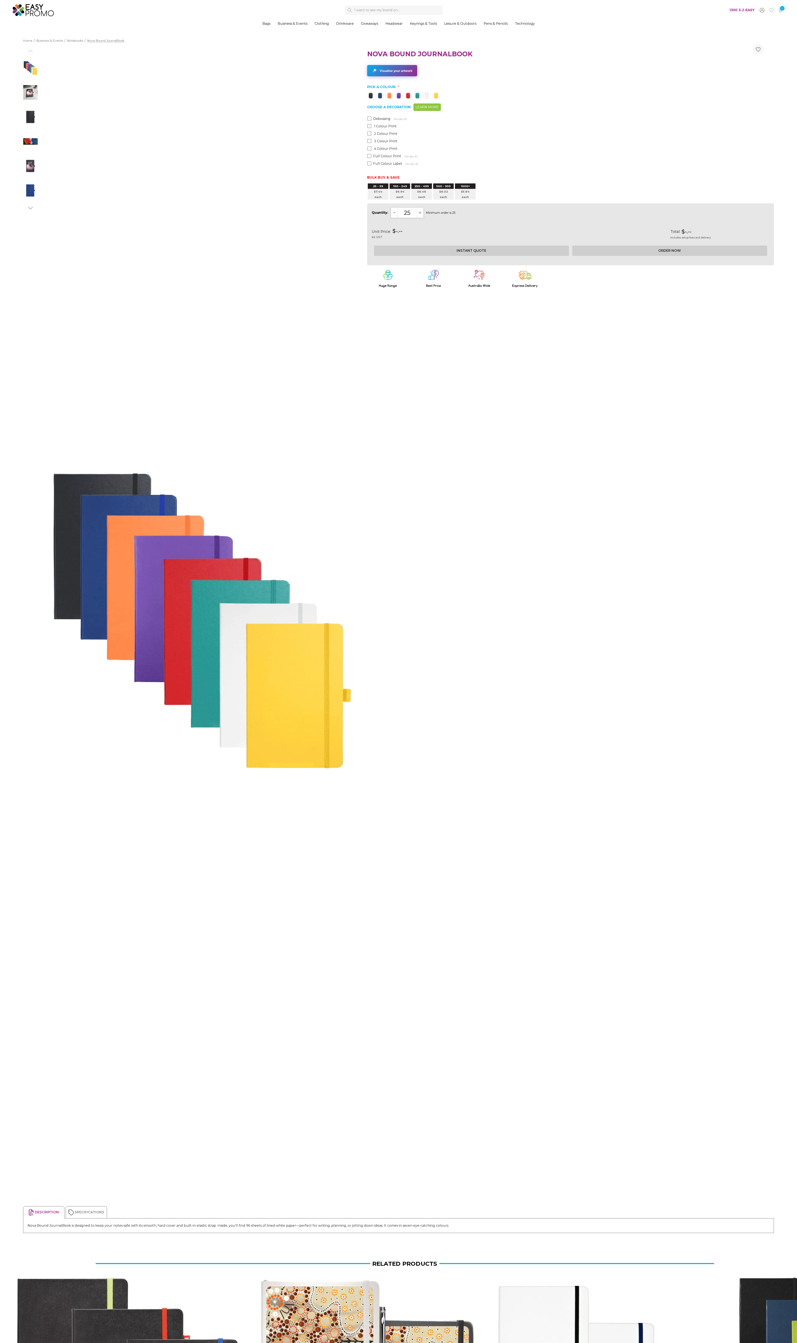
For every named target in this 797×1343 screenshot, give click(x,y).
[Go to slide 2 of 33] (30, 208)
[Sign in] (762, 10)
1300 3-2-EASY (742, 10)
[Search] (349, 10)
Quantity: (380, 213)
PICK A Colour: (383, 87)
